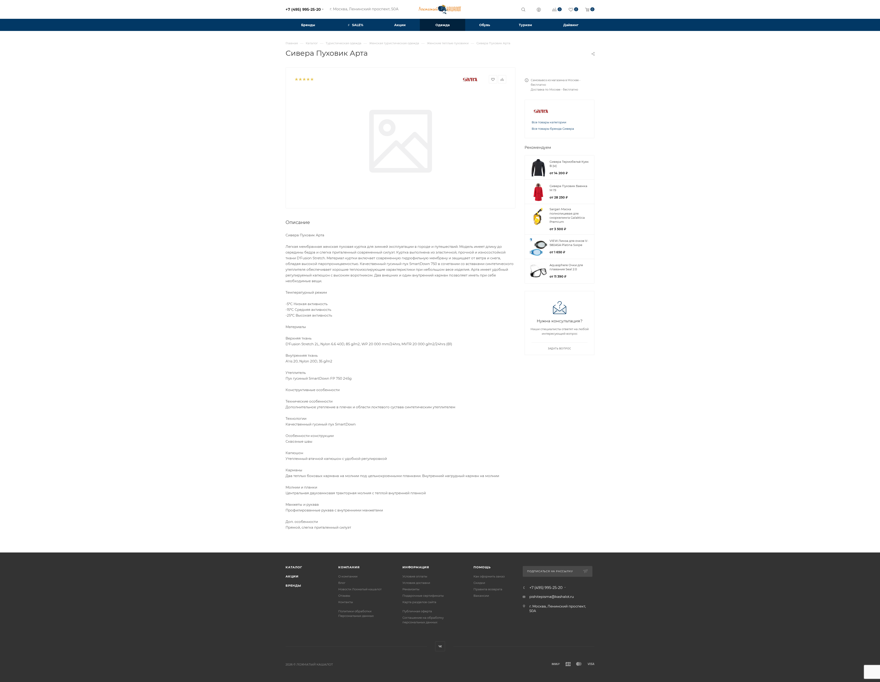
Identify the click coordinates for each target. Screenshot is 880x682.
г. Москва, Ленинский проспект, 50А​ (364, 9)
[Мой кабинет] (539, 10)
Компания (349, 567)
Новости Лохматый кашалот (360, 589)
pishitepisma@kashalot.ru (551, 596)
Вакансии (481, 595)
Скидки (479, 583)
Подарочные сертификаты (423, 595)
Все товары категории (549, 122)
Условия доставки (416, 583)
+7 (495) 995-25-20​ (303, 9)
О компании (348, 576)
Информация (415, 567)
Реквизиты (410, 589)
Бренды (293, 585)
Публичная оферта (417, 611)
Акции (292, 576)
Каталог (294, 567)
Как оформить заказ (489, 576)
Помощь (482, 567)
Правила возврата (487, 589)
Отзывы (344, 595)
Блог (341, 583)
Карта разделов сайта (419, 602)
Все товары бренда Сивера (553, 128)
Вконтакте (440, 646)
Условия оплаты (414, 576)
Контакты (345, 602)
